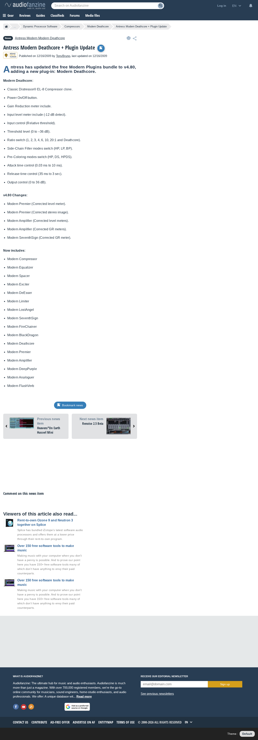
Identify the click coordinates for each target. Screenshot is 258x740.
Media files (92, 15)
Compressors (72, 26)
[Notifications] (250, 5)
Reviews (24, 15)
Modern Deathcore (98, 26)
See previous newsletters (157, 693)
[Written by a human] (10, 56)
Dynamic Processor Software (40, 26)
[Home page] (6, 27)
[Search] (160, 5)
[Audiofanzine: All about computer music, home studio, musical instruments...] (25, 5)
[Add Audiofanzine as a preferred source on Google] (77, 707)
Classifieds (57, 15)
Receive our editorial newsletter (164, 676)
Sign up (225, 684)
